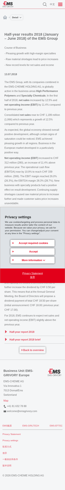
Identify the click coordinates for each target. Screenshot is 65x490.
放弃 (32, 277)
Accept (33, 251)
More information (32, 260)
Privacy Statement (32, 273)
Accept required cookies (33, 243)
